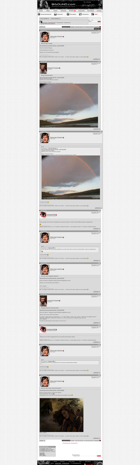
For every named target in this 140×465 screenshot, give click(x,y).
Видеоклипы (63, 10)
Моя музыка (60, 14)
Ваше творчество (60, 22)
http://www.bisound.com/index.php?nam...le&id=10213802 (52, 390)
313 (86, 26)
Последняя (96, 26)
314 (88, 26)
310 (80, 26)
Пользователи (85, 14)
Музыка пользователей (46, 14)
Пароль (89, 21)
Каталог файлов (72, 461)
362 (92, 26)
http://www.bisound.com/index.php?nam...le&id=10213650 (52, 45)
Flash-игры (99, 10)
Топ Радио (71, 10)
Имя (89, 20)
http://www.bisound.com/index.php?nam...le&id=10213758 (52, 278)
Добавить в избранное (98, 8)
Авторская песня (67, 22)
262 (76, 26)
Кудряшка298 (51, 214)
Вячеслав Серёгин (56, 36)
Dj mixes (48, 461)
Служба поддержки (65, 463)
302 (78, 26)
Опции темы (96, 28)
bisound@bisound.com (77, 463)
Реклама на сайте (46, 463)
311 (82, 26)
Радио (80, 461)
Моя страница (73, 14)
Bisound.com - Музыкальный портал (49, 22)
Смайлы (41, 453)
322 (90, 26)
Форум (96, 14)
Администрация (58, 463)
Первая (72, 26)
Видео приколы (90, 10)
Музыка (41, 10)
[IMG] (41, 454)
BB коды (41, 452)
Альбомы (55, 10)
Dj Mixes (48, 10)
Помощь (52, 463)
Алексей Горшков (53, 68)
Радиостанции (81, 10)
